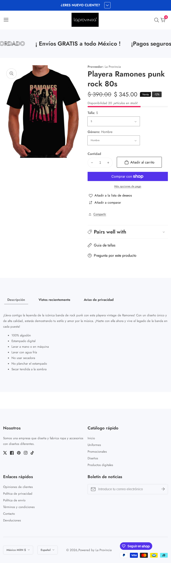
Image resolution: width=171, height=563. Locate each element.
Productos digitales (100, 465)
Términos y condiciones (19, 507)
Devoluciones (12, 520)
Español (46, 550)
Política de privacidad (17, 493)
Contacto (9, 513)
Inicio (91, 438)
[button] (128, 231)
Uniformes (94, 445)
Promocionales (97, 451)
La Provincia (104, 550)
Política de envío (14, 500)
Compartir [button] (99, 214)
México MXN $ (16, 550)
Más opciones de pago (127, 186)
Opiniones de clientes (18, 487)
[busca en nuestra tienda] (157, 20)
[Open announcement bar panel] (107, 5)
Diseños (93, 458)
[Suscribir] (163, 489)
